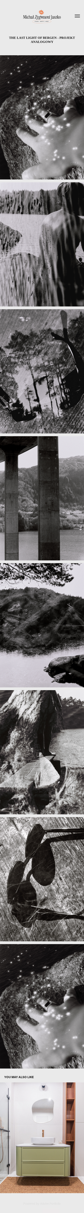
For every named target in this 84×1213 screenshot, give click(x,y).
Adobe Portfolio (50, 1203)
